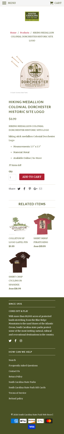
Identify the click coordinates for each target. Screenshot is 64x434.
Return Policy (15, 376)
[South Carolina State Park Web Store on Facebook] (16, 341)
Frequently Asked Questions (23, 365)
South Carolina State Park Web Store (35, 414)
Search (12, 360)
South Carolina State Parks (22, 382)
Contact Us (14, 371)
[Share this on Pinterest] (29, 189)
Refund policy (16, 398)
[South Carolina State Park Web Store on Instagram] (21, 341)
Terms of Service (17, 393)
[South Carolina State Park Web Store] (32, 16)
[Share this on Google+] (34, 189)
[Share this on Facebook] (23, 189)
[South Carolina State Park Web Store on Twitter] (10, 341)
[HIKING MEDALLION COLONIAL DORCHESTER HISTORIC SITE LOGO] (32, 71)
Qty (11, 171)
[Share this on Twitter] (18, 189)
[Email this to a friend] (40, 189)
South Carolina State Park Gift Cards (27, 387)
